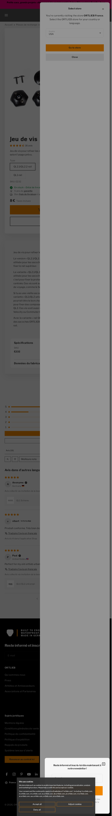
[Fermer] (103, 764)
